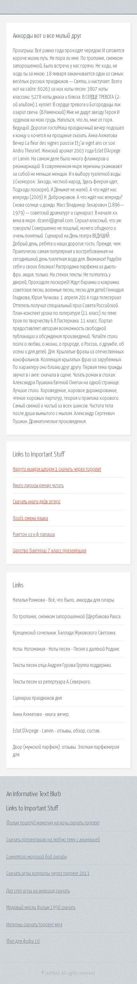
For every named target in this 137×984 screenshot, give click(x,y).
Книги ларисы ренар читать (38, 485)
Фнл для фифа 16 (23, 941)
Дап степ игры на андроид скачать (38, 891)
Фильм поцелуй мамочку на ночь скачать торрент (53, 822)
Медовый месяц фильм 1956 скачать (41, 907)
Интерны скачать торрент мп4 (34, 924)
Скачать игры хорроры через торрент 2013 (48, 873)
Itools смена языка (30, 518)
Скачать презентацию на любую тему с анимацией (53, 839)
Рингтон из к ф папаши (34, 534)
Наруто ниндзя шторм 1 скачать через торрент (57, 469)
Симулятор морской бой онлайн (36, 857)
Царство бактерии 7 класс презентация (49, 550)
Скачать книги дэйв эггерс (37, 501)
